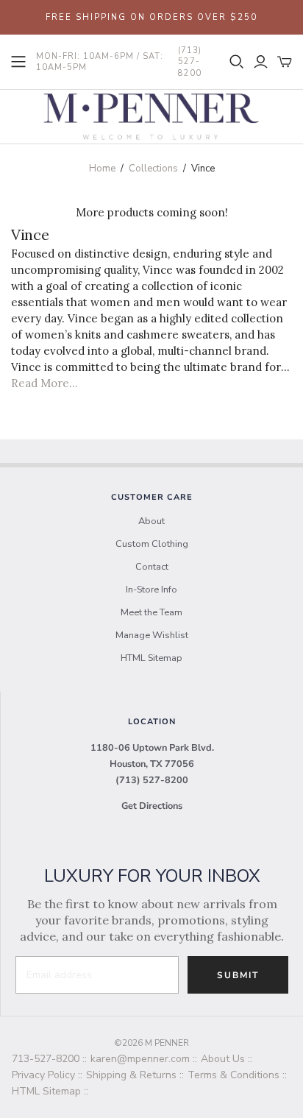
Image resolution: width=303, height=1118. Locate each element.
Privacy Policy (43, 1075)
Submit (238, 975)
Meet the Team (151, 612)
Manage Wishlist (151, 635)
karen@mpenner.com (140, 1059)
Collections (153, 168)
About (151, 521)
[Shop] (18, 61)
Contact (151, 566)
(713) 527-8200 (151, 780)
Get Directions (151, 806)
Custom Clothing (151, 544)
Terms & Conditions (233, 1075)
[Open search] (236, 61)
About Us (223, 1059)
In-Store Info (151, 589)
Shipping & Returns (131, 1075)
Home (102, 168)
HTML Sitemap (151, 658)
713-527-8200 (45, 1059)
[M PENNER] (151, 115)
